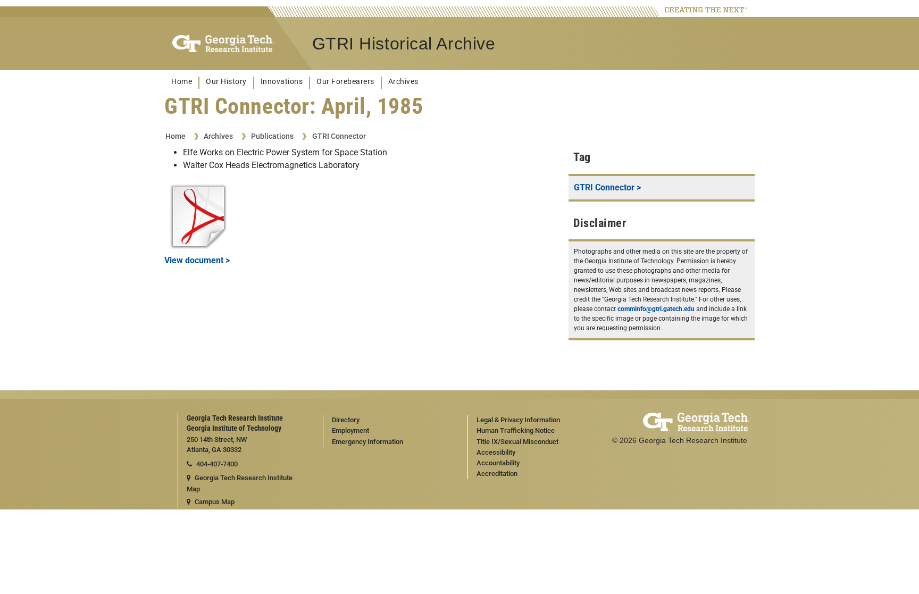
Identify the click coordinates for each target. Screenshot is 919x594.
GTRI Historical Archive (404, 43)
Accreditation (497, 474)
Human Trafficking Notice (516, 430)
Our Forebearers (345, 81)
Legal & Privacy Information (518, 420)
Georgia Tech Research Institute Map (240, 483)
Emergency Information (367, 442)
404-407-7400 (217, 464)
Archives (403, 81)
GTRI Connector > (607, 187)
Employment (350, 430)
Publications (272, 136)
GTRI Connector (339, 136)
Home (181, 81)
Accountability (498, 463)
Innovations (282, 81)
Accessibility (496, 452)
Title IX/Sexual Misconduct (517, 442)
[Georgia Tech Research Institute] (223, 44)
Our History (226, 81)
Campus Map (215, 502)
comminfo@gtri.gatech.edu (656, 309)
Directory (346, 420)
